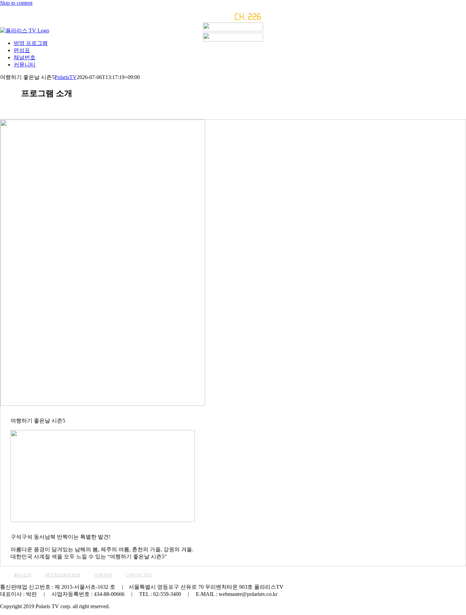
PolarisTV (66, 77)
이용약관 (103, 575)
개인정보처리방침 (63, 575)
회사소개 (22, 575)
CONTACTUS (138, 575)
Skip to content (16, 3)
